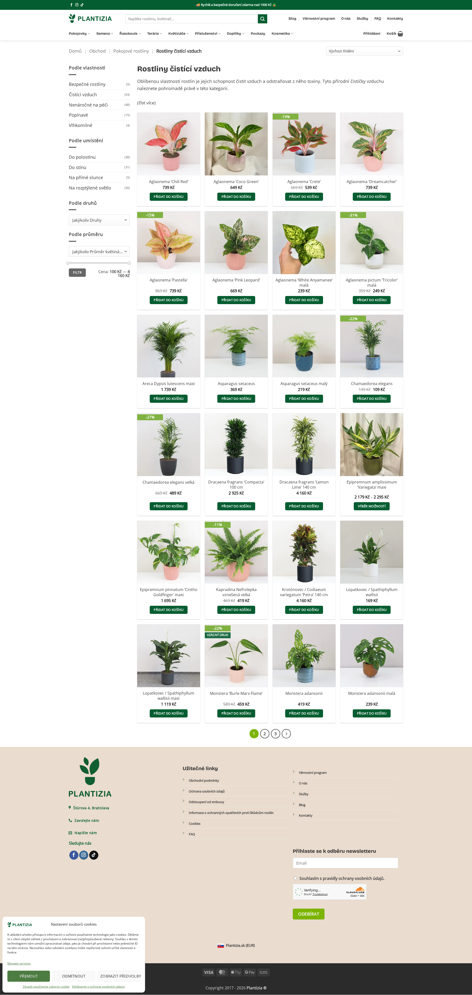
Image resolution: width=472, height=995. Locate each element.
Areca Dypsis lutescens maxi (168, 383)
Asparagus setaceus (236, 383)
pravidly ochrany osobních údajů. (353, 878)
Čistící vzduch (83, 94)
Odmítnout (73, 976)
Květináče (176, 33)
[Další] (286, 733)
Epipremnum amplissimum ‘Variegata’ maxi (372, 485)
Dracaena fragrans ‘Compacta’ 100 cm (236, 485)
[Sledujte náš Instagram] (76, 5)
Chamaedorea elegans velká (168, 482)
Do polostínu (82, 157)
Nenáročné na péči (88, 105)
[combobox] (99, 220)
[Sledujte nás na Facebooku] (71, 5)
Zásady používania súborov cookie (46, 986)
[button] (395, 33)
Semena (103, 33)
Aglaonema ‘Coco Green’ (236, 181)
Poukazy (258, 33)
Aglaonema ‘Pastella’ (169, 280)
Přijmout (29, 976)
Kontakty (395, 18)
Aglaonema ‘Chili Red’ (168, 181)
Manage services (19, 963)
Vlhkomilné (80, 125)
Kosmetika (281, 33)
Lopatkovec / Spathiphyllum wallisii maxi (168, 696)
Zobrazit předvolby (120, 976)
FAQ (377, 18)
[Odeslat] (262, 18)
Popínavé (78, 115)
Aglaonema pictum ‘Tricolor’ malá (372, 283)
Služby (362, 18)
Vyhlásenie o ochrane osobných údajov (98, 986)
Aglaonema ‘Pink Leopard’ (236, 280)
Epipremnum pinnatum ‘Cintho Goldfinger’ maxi (168, 592)
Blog (292, 18)
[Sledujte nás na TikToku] (82, 5)
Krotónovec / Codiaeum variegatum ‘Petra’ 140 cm (304, 592)
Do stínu (77, 167)
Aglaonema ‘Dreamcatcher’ (372, 181)
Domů (75, 51)
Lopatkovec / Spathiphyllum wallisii (372, 592)
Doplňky (234, 33)
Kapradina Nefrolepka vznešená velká (236, 592)
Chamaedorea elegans (372, 383)
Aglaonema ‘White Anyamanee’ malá (304, 283)
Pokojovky (78, 33)
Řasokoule (128, 33)
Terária (153, 33)
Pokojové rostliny (131, 51)
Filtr (77, 272)
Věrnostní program (319, 18)
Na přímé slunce (86, 177)
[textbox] (98, 220)
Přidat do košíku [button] (168, 196)
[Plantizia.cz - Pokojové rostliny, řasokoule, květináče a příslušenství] (93, 18)
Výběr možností (372, 506)
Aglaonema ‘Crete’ (304, 181)
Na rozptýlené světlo (90, 188)
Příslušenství (206, 33)
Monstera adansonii (304, 693)
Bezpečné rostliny (87, 84)
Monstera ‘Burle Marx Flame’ (236, 693)
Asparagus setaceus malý (303, 383)
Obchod (97, 51)
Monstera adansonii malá (371, 693)
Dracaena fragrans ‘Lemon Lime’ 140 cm (304, 485)
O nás (346, 18)
